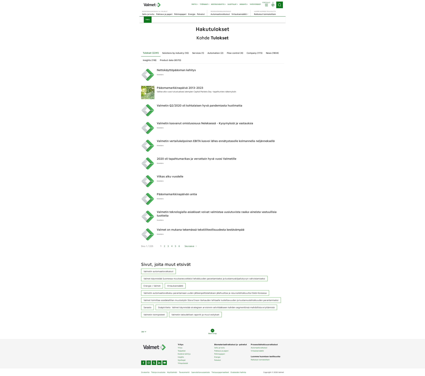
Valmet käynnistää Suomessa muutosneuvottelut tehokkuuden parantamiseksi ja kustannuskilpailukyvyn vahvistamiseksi (204, 278)
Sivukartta (145, 372)
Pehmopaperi (219, 354)
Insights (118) (149, 60)
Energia (217, 357)
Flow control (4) (235, 53)
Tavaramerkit (184, 372)
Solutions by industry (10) (175, 53)
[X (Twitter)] (154, 362)
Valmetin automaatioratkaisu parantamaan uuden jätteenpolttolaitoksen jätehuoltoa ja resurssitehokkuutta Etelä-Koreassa (205, 293)
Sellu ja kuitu (219, 348)
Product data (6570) (170, 60)
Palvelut (217, 360)
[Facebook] (143, 362)
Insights (181, 357)
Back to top (212, 333)
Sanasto (147, 307)
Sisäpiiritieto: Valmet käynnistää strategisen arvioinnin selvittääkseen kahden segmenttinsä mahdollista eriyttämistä (216, 307)
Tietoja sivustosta (158, 372)
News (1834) (272, 53)
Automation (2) (215, 53)
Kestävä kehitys (184, 354)
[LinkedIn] (159, 362)
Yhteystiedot (183, 363)
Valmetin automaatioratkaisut (158, 271)
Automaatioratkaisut (259, 348)
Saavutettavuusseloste (200, 372)
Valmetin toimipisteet (154, 314)
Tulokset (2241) (151, 53)
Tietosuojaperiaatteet (220, 372)
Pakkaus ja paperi (221, 351)
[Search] (279, 5)
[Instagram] (148, 362)
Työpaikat (181, 351)
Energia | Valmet (152, 285)
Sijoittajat (181, 360)
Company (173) (254, 53)
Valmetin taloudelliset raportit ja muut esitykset (195, 314)
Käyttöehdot (172, 372)
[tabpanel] (212, 159)
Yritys (180, 348)
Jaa (142, 332)
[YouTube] (164, 362)
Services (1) (198, 53)
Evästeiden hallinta (238, 372)
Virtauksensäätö (175, 285)
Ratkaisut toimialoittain (260, 360)
